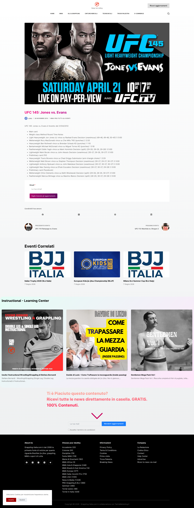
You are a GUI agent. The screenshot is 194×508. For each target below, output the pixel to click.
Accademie (67, 447)
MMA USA (66, 477)
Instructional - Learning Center (25, 301)
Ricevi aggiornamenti (158, 6)
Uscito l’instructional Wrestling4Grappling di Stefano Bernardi (29, 375)
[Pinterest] (115, 214)
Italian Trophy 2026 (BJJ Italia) (38, 281)
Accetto (11, 500)
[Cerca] (168, 13)
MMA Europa (67, 471)
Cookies (103, 453)
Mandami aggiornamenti (114, 424)
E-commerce (139, 13)
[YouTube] (44, 462)
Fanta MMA (67, 456)
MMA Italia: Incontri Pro (72, 474)
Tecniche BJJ (107, 13)
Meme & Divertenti (70, 459)
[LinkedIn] (151, 214)
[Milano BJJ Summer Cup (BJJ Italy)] (146, 264)
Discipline (66, 453)
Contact (140, 453)
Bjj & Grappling (74, 13)
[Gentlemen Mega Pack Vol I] (161, 340)
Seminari (65, 486)
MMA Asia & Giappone (71, 465)
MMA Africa (67, 462)
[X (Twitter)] (79, 214)
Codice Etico (142, 450)
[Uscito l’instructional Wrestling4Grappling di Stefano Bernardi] (32, 340)
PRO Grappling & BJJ (71, 483)
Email (32, 185)
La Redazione (143, 447)
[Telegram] (50, 462)
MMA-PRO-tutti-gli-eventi (60, 118)
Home (52, 13)
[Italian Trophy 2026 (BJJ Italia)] (48, 264)
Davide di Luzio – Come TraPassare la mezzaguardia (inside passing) (96, 375)
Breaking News (106, 462)
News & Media (68, 480)
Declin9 (22, 500)
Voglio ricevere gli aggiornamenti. (43, 196)
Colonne (65, 450)
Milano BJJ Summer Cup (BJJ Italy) (138, 281)
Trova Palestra (123, 13)
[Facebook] (43, 214)
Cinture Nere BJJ (91, 13)
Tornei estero (67, 489)
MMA (61, 13)
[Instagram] (38, 462)
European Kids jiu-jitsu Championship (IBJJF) (94, 281)
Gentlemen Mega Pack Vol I (143, 375)
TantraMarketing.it (122, 504)
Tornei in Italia (68, 492)
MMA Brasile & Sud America (74, 468)
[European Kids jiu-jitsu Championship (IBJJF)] (97, 264)
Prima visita (105, 456)
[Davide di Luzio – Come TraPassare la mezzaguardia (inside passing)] (97, 340)
